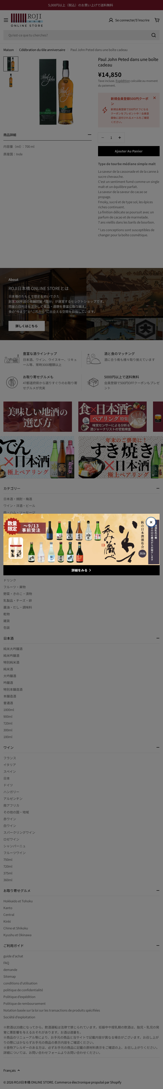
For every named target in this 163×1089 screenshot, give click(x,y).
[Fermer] (151, 522)
